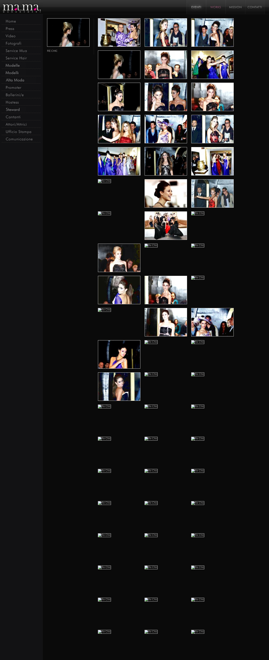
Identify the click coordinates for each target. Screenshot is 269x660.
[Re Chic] (119, 32)
